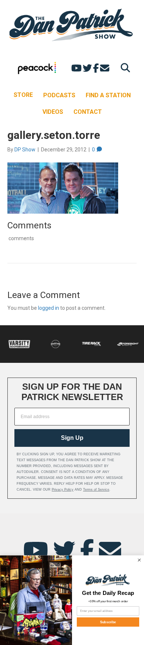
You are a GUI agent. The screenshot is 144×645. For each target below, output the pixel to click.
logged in (48, 308)
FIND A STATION (108, 95)
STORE (23, 94)
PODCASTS (59, 95)
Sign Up (72, 438)
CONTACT (87, 111)
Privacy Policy (62, 489)
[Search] (123, 67)
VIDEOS (52, 111)
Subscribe (108, 622)
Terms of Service (96, 489)
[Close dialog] (139, 560)
